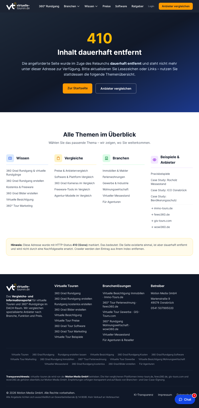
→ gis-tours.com (161, 220)
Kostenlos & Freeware (19, 187)
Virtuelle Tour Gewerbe (117, 312)
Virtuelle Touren (20, 354)
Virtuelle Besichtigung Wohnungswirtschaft (162, 359)
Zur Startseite (77, 88)
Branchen (70, 6)
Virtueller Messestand (116, 195)
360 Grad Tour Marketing (70, 331)
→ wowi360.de (160, 227)
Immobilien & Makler (115, 170)
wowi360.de (110, 329)
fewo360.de (110, 306)
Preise (107, 6)
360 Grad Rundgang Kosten (133, 354)
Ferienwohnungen (114, 176)
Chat (189, 398)
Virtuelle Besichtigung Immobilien (123, 293)
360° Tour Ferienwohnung (119, 302)
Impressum (165, 394)
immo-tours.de (145, 376)
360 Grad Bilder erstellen (22, 193)
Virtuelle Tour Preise (66, 320)
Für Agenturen (112, 201)
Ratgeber (137, 6)
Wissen (89, 6)
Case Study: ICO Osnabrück (169, 190)
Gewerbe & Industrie (115, 183)
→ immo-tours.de (162, 208)
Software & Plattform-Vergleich (73, 176)
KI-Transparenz (143, 394)
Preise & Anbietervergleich (71, 170)
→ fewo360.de (160, 214)
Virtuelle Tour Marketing (23, 359)
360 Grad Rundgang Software (167, 354)
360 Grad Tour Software (69, 326)
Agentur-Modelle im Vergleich (73, 195)
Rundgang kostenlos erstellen (73, 304)
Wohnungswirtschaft (115, 189)
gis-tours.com (176, 376)
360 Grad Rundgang (67, 293)
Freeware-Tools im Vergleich (72, 189)
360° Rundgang (49, 6)
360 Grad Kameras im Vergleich (74, 183)
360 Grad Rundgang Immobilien (57, 359)
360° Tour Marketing (19, 205)
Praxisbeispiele (160, 173)
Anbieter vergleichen (176, 6)
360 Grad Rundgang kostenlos (88, 363)
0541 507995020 (162, 308)
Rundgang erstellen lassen (72, 354)
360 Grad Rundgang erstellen (25, 180)
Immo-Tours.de (113, 297)
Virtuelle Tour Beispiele (68, 336)
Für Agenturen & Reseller (118, 340)
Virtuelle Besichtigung (20, 199)
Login (151, 6)
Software (121, 6)
